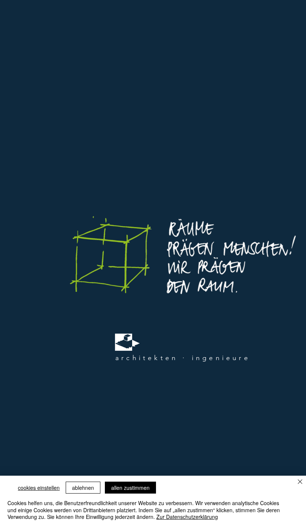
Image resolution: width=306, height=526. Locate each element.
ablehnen (83, 487)
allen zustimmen (130, 487)
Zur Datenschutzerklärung (187, 516)
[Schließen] (300, 482)
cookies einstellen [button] (39, 487)
